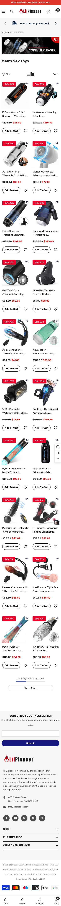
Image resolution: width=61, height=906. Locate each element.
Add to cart (11, 130)
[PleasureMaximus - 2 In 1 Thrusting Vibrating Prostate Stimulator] (15, 570)
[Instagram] (15, 818)
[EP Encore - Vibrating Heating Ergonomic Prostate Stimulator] (45, 511)
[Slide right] (55, 23)
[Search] (12, 11)
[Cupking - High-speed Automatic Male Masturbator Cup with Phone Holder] (45, 392)
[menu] (3, 11)
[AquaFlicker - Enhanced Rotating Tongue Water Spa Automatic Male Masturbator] (45, 332)
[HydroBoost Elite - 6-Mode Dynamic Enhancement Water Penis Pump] (15, 451)
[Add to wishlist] (25, 131)
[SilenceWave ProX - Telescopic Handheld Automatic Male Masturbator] (45, 154)
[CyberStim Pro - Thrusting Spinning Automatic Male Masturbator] (15, 214)
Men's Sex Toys (16, 32)
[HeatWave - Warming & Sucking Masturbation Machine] (45, 95)
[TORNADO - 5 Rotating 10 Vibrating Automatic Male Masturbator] (45, 629)
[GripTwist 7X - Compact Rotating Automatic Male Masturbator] (15, 273)
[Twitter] (42, 818)
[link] (30, 23)
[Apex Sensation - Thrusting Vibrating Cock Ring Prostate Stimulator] (15, 332)
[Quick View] (27, 83)
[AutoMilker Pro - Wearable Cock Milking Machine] (15, 154)
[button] (29, 74)
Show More (30, 688)
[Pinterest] (24, 818)
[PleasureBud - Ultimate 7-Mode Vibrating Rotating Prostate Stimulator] (15, 511)
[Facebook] (6, 818)
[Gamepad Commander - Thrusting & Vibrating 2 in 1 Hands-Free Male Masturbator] (45, 214)
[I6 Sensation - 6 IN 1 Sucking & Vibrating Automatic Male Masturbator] (15, 95)
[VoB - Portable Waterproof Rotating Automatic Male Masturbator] (15, 392)
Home (4, 32)
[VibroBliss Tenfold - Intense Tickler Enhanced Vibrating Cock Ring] (45, 273)
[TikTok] (33, 818)
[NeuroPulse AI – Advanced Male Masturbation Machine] (45, 451)
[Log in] (48, 11)
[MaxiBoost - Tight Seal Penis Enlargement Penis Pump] (45, 570)
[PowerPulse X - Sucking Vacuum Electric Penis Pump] (15, 629)
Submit (30, 743)
